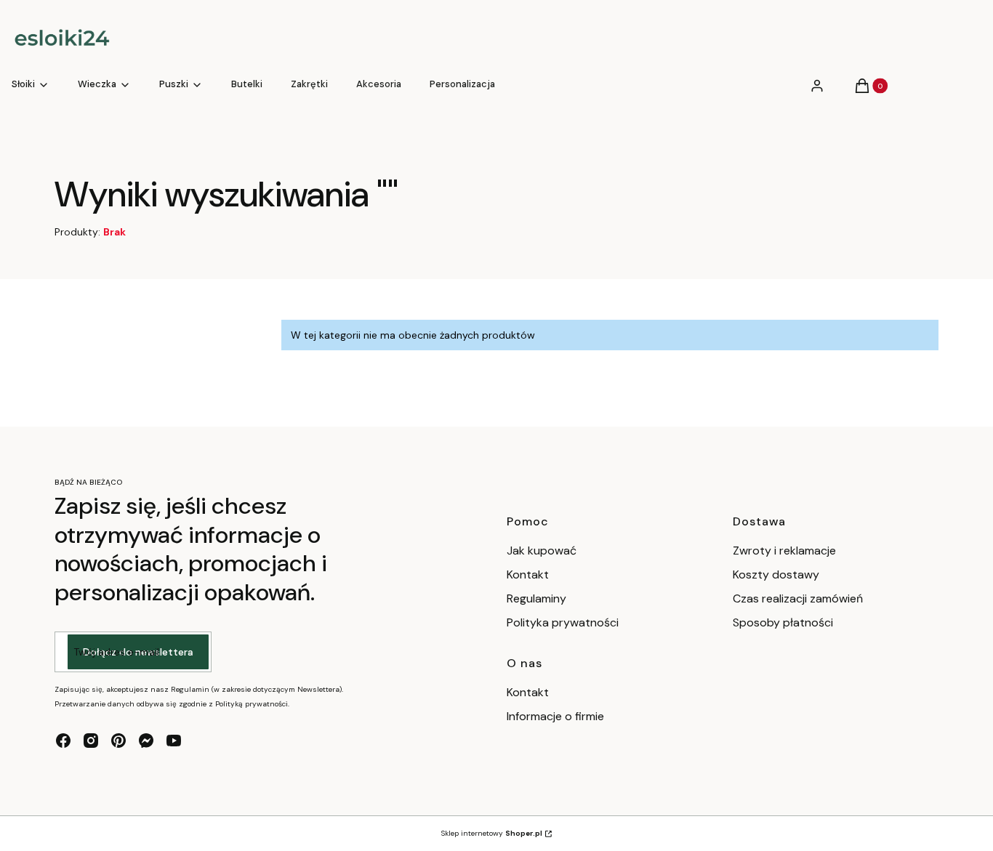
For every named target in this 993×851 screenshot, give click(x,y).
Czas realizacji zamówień (798, 598)
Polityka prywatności (563, 622)
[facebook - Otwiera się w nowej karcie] (63, 740)
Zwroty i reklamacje (784, 550)
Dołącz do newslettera (138, 651)
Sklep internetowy (491, 833)
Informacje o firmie (555, 716)
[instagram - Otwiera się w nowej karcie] (91, 740)
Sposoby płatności (783, 622)
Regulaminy (536, 598)
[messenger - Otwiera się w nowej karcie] (146, 740)
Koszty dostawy (776, 574)
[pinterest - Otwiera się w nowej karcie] (118, 740)
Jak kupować (541, 550)
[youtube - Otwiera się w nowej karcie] (173, 740)
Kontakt (528, 574)
